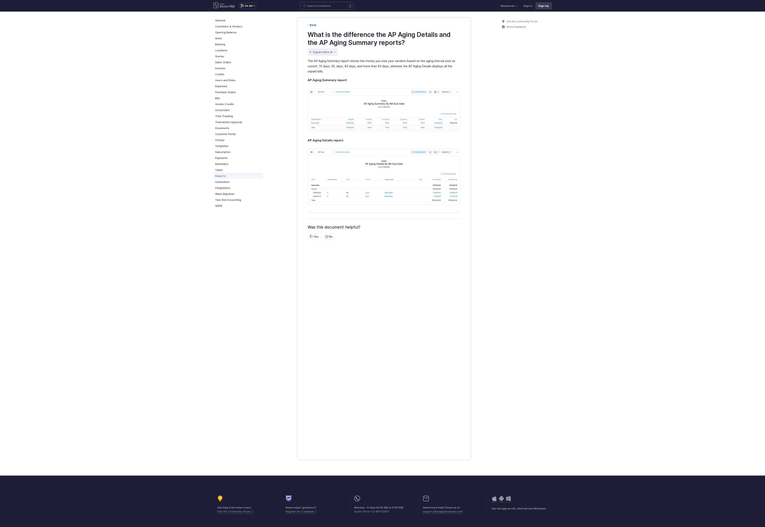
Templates (221, 146)
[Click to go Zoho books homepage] (221, 6)
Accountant (222, 110)
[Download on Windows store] (508, 500)
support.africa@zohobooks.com (443, 511)
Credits (219, 74)
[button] (245, 6)
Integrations (222, 187)
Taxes (219, 169)
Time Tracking (224, 116)
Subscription (222, 152)
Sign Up (543, 5)
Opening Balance (225, 32)
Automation (222, 181)
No (330, 236)
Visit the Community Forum (234, 511)
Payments (221, 158)
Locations (221, 50)
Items (218, 38)
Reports (220, 175)
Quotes (219, 56)
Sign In (527, 5)
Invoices (220, 68)
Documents (222, 128)
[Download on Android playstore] (494, 500)
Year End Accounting (228, 199)
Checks (220, 140)
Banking (220, 44)
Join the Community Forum (522, 21)
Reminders (221, 163)
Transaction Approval (228, 122)
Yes (316, 236)
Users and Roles (225, 80)
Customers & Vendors (228, 26)
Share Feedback (516, 26)
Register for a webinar (300, 511)
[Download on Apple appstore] (501, 500)
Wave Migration (224, 193)
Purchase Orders (225, 92)
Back (313, 25)
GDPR (218, 205)
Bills (217, 98)
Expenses (221, 86)
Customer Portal (225, 134)
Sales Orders (223, 62)
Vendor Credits (224, 104)
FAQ (232, 6)
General (220, 20)
